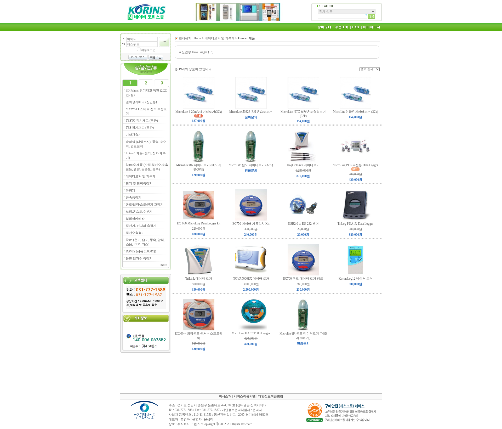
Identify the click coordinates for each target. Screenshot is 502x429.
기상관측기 (133, 135)
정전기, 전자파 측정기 (141, 226)
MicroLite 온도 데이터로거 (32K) (251, 165)
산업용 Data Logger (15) (197, 52)
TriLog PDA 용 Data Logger (355, 223)
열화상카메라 (135, 219)
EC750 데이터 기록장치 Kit (250, 223)
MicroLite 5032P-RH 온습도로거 (250, 112)
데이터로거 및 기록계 (141, 176)
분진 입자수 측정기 (139, 258)
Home (197, 38)
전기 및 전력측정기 (139, 183)
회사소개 (225, 396)
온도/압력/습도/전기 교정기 (144, 204)
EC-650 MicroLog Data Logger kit (198, 223)
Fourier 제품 (246, 38)
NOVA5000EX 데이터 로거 (251, 278)
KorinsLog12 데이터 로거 (356, 278)
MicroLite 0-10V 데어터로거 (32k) (355, 112)
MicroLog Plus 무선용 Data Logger (355, 165)
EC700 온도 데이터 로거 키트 (303, 278)
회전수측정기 (135, 233)
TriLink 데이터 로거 (198, 278)
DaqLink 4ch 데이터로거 (303, 165)
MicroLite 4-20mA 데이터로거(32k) (198, 112)
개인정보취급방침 (270, 396)
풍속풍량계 (133, 197)
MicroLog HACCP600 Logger (251, 333)
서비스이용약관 (245, 396)
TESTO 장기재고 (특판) (142, 120)
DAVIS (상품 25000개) (141, 251)
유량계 (130, 190)
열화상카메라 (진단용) (141, 102)
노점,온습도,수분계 (139, 211)
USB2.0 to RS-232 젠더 (303, 223)
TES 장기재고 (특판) (140, 127)
